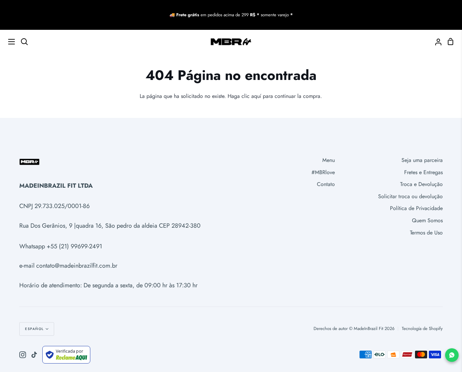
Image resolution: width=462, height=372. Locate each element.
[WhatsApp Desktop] (452, 355)
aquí (256, 96)
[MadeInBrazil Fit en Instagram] (22, 354)
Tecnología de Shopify (422, 328)
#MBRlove (323, 172)
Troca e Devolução (421, 184)
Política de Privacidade (416, 208)
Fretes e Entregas (423, 172)
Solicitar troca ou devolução (410, 196)
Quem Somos (427, 220)
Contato (326, 184)
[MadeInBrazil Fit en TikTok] (34, 354)
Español (34, 328)
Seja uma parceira (422, 160)
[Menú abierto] (8, 41)
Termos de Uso (426, 232)
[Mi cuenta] (436, 41)
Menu (328, 160)
